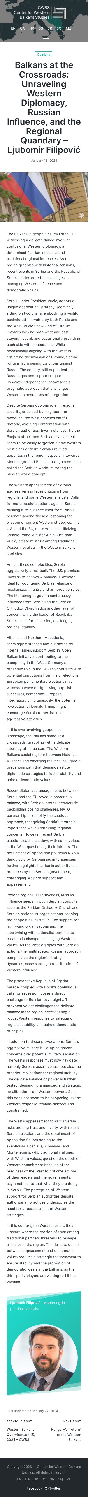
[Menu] (46, 37)
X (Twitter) (53, 1488)
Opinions (43, 54)
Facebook (34, 1488)
